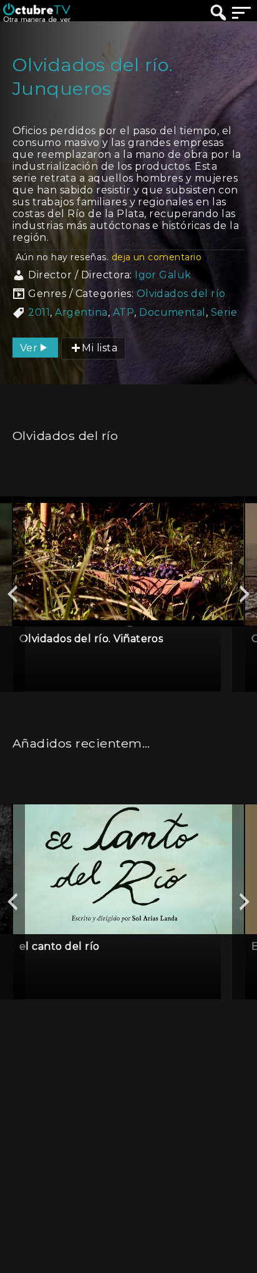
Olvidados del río (181, 294)
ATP (123, 312)
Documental (172, 312)
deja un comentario (157, 257)
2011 (39, 312)
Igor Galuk (163, 275)
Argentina (81, 312)
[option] (128, 594)
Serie (224, 312)
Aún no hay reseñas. (108, 257)
